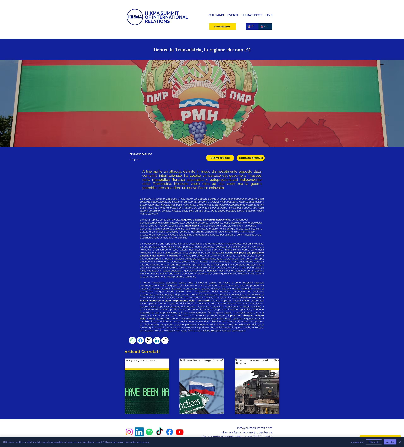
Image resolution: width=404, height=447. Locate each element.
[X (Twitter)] (148, 340)
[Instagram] (129, 431)
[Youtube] (179, 431)
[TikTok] (159, 431)
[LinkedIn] (156, 340)
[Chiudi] (400, 441)
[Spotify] (149, 431)
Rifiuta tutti (373, 442)
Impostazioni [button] (357, 442)
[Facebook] (140, 340)
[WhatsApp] (132, 340)
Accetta (390, 442)
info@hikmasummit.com (254, 428)
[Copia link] (165, 340)
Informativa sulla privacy (137, 442)
